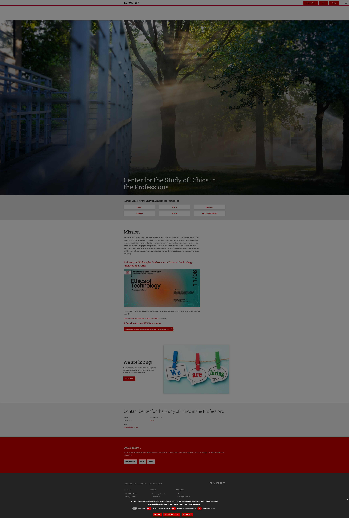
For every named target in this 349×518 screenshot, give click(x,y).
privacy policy (195, 504)
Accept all (187, 514)
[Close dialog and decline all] (347, 499)
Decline (157, 514)
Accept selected (171, 514)
